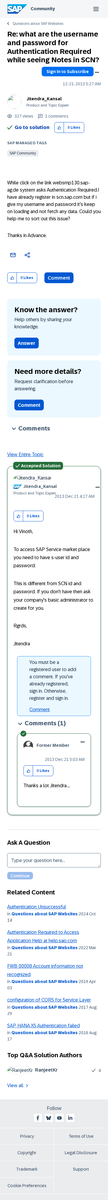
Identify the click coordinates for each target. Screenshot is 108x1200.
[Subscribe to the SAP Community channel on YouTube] (59, 1118)
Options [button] (96, 72)
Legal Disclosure (81, 1152)
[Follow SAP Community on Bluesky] (48, 1118)
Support (81, 1169)
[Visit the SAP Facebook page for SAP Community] (37, 1118)
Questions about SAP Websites (38, 24)
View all (15, 1085)
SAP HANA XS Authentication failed (43, 1025)
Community (43, 8)
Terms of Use (81, 1136)
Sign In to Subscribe (67, 71)
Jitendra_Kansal (44, 98)
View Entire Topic (25, 454)
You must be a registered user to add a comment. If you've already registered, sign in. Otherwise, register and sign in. (52, 680)
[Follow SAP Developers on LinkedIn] (70, 1118)
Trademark (27, 1169)
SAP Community (23, 153)
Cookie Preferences (27, 1185)
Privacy (27, 1136)
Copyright (26, 1152)
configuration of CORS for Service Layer (49, 999)
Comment (59, 277)
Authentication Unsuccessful (36, 906)
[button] (59, 127)
